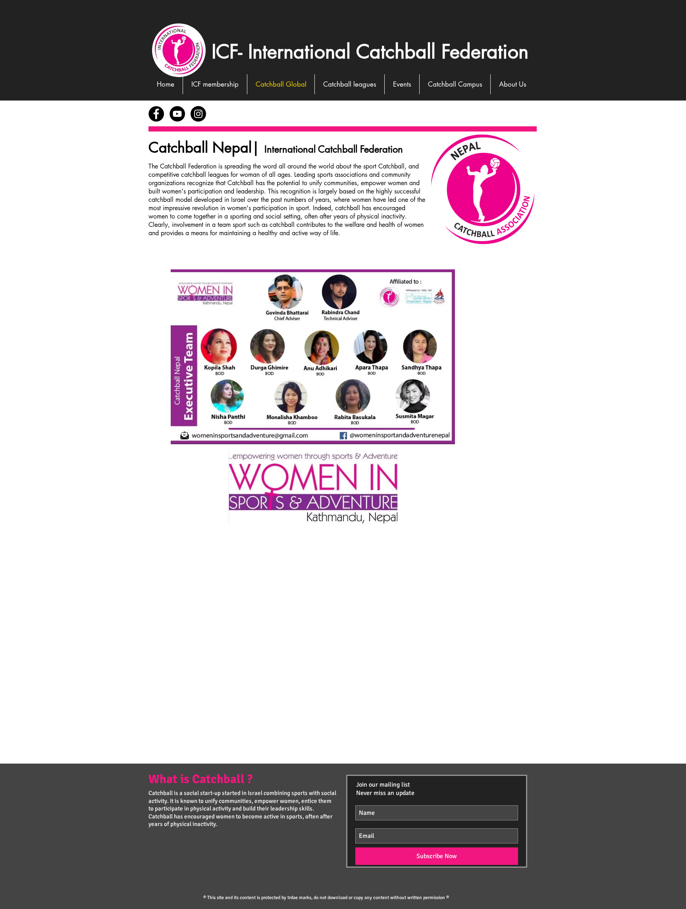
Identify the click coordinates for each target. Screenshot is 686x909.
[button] (402, 84)
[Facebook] (156, 114)
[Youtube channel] (177, 114)
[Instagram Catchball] (198, 114)
